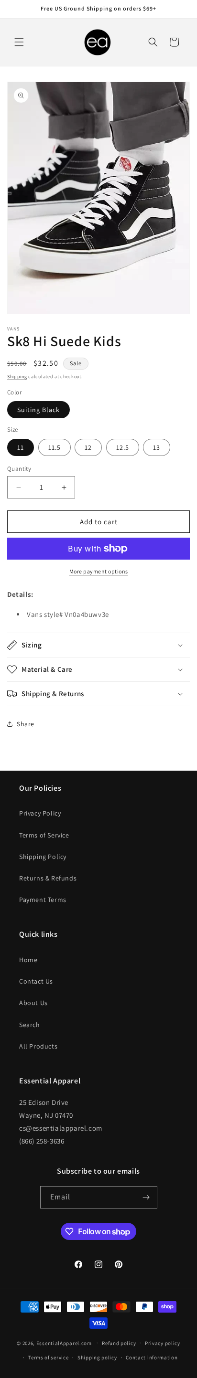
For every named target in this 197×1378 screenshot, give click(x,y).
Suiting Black (38, 409)
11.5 (54, 447)
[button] (19, 42)
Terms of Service (44, 835)
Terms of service (48, 1357)
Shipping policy (97, 1357)
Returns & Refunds (48, 878)
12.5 (122, 447)
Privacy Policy (40, 813)
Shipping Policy (42, 856)
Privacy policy (162, 1343)
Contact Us (36, 981)
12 (88, 447)
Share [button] (25, 724)
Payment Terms (42, 899)
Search (29, 1024)
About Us (33, 1002)
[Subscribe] (146, 1197)
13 (156, 447)
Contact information (151, 1357)
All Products (38, 1046)
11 (20, 447)
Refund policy (119, 1343)
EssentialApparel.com (64, 1342)
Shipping (17, 376)
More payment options (98, 571)
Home (28, 959)
